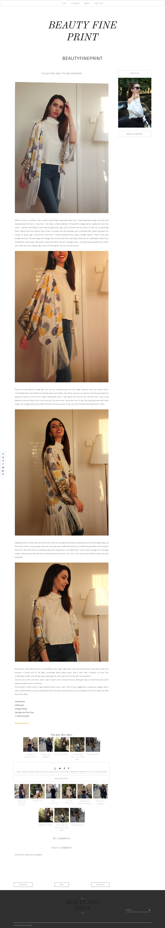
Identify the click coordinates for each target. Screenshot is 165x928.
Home (64, 3)
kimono (31, 772)
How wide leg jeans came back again (77, 756)
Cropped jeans (93, 754)
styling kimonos (101, 772)
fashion (25, 772)
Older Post (100, 885)
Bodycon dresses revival (22, 803)
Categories (75, 3)
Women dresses (22, 723)
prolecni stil (85, 772)
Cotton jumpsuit (69, 802)
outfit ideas (59, 772)
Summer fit (37, 801)
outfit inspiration (72, 772)
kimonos (38, 772)
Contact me (98, 3)
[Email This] (55, 768)
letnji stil (46, 772)
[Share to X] (60, 768)
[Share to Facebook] (64, 768)
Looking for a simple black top (30, 755)
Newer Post (23, 885)
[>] (149, 910)
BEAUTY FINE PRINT (25, 925)
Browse (87, 3)
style (92, 772)
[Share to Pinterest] (69, 768)
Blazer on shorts (61, 754)
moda (52, 772)
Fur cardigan (53, 802)
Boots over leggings (46, 755)
